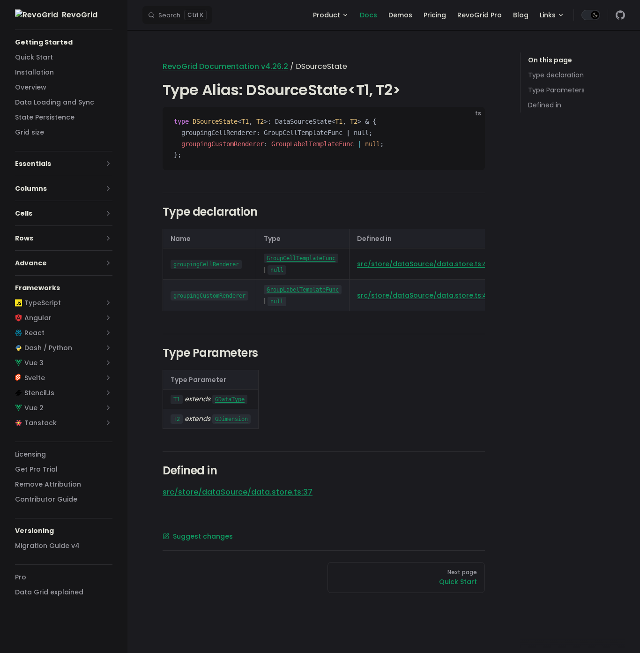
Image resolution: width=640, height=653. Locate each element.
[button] (63, 42)
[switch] (590, 15)
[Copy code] (470, 122)
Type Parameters (556, 90)
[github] (620, 15)
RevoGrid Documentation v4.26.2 (225, 66)
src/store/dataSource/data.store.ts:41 (423, 295)
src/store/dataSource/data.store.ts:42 (424, 264)
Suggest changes (203, 536)
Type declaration (556, 75)
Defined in (544, 105)
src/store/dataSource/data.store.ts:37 (238, 492)
